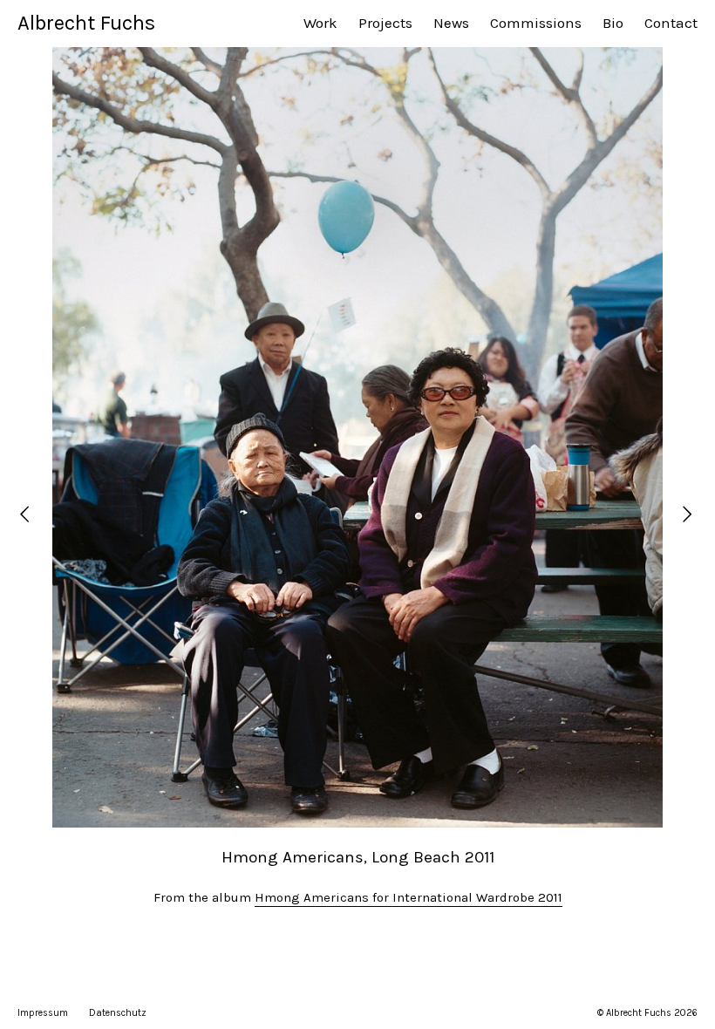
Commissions (536, 22)
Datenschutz (117, 1013)
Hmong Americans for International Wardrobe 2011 (408, 897)
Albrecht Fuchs (86, 22)
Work (320, 22)
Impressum (42, 1013)
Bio (613, 22)
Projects (385, 22)
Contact (671, 22)
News (451, 22)
